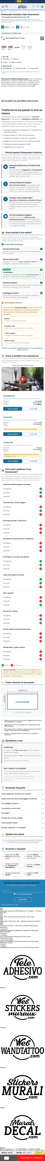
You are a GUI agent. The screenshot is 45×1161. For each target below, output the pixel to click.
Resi (33, 930)
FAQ (36, 930)
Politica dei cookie (6, 943)
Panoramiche (13, 11)
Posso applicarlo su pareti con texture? (16, 794)
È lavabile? (5, 813)
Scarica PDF (33, 409)
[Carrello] (42, 6)
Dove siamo (27, 936)
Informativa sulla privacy (22, 941)
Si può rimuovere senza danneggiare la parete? (19, 799)
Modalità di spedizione (7, 930)
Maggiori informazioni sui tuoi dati (9, 904)
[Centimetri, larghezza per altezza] (28, 17)
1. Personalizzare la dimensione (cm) (14, 17)
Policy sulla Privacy (26, 894)
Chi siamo (4, 935)
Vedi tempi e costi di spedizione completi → (16, 760)
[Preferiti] (33, 6)
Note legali (34, 941)
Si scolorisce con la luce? (11, 808)
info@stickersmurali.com (8, 947)
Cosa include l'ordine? (9, 823)
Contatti (3, 946)
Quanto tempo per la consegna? (13, 827)
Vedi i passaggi (12, 409)
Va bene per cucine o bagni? (12, 818)
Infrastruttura (18, 936)
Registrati (23, 900)
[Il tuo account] (38, 6)
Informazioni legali (7, 940)
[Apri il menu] (4, 7)
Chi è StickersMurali (7, 936)
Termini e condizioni (7, 941)
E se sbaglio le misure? (10, 803)
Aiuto (28, 947)
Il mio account (22, 947)
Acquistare (4, 929)
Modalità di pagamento (24, 930)
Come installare (5, 932)
